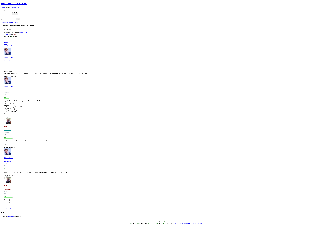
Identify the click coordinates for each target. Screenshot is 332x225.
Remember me (6, 16)
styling (6, 42)
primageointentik (178, 223)
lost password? (15, 7)
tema (5, 44)
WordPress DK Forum (14, 3)
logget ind (11, 216)
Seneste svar (7, 34)
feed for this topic (7, 208)
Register (3, 7)
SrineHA (200, 223)
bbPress (25, 219)
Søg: (2, 19)
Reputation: (5, 68)
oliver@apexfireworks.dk (191, 223)
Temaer (16, 22)
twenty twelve (8, 45)
